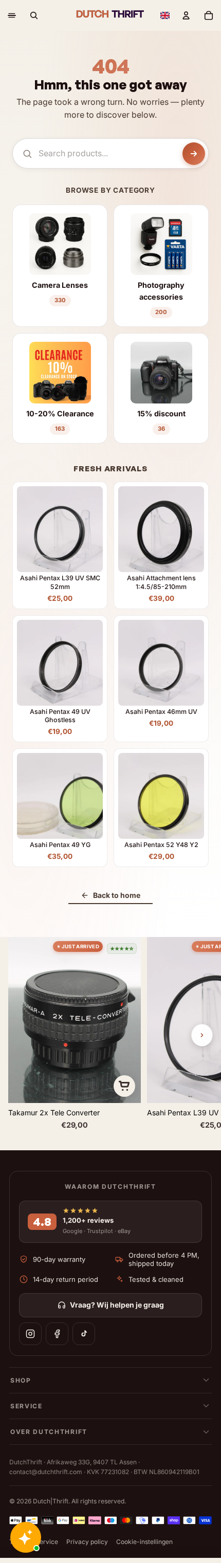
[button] (165, 15)
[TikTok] (83, 1333)
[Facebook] (57, 1333)
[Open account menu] (186, 15)
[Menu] (12, 15)
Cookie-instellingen (144, 1542)
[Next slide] (202, 1035)
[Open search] (34, 15)
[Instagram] (30, 1333)
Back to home (116, 895)
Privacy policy (87, 1542)
